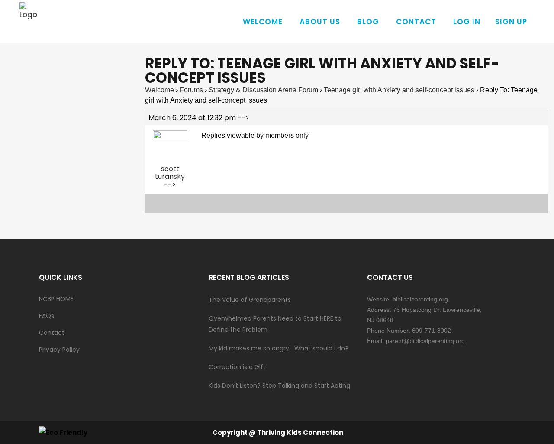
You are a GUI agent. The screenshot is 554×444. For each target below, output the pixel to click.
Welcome (159, 90)
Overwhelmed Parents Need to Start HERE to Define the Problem (275, 324)
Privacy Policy (59, 349)
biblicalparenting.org (420, 299)
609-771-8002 (431, 330)
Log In (466, 21)
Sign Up (511, 21)
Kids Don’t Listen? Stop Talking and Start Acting (279, 385)
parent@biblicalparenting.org (425, 340)
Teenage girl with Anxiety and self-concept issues (399, 90)
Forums (191, 90)
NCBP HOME (56, 299)
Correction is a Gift (237, 367)
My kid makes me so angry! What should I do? (278, 348)
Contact (51, 332)
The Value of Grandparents (250, 299)
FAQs (46, 315)
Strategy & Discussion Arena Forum (263, 90)
